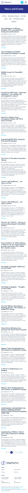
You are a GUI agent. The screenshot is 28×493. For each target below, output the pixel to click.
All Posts (4, 16)
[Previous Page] (6, 452)
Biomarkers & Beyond (13, 16)
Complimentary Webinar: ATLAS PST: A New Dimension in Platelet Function (12, 433)
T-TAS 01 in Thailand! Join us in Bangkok (11, 369)
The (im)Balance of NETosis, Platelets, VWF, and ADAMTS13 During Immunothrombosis (12, 30)
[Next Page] (21, 452)
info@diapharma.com (5, 482)
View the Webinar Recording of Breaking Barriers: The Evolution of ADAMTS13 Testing (13, 307)
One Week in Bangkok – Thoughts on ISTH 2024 (13, 287)
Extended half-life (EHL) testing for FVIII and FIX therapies (13, 140)
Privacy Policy (8, 488)
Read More (3, 47)
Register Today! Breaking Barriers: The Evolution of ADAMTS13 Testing (13, 349)
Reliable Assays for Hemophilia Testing (11, 73)
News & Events (17, 469)
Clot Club (23, 16)
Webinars (14, 21)
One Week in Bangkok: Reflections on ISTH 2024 (13, 267)
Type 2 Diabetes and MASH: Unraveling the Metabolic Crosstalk (13, 52)
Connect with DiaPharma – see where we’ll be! (11, 182)
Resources (16, 472)
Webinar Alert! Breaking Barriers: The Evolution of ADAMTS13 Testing (13, 388)
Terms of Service (4, 490)
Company (3, 472)
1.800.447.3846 (17, 478)
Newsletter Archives (19, 19)
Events (6, 19)
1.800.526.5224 (4, 478)
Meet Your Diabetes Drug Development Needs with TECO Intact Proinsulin (12, 119)
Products (3, 469)
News (10, 19)
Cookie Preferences (16, 488)
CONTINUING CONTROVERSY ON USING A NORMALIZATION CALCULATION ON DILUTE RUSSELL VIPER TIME (14, 410)
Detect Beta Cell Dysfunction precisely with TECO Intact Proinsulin (13, 329)
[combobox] (22, 2)
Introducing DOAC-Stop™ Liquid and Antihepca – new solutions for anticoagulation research (13, 94)
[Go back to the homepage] (6, 2)
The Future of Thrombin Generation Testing (13, 159)
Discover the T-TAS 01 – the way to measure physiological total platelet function (13, 224)
